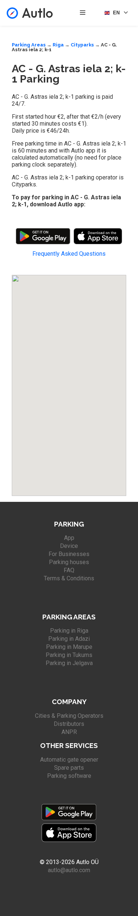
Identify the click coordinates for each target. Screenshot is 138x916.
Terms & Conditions (69, 578)
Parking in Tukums (69, 654)
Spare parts (69, 767)
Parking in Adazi (69, 638)
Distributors (69, 723)
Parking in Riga (69, 630)
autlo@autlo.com (69, 870)
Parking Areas (29, 45)
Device (69, 545)
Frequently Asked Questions (69, 253)
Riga (58, 45)
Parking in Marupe (69, 646)
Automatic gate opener (69, 759)
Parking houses (69, 562)
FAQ (69, 570)
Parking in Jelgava (69, 663)
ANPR (69, 731)
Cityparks (82, 45)
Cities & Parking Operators (69, 715)
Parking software (69, 775)
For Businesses (69, 553)
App (69, 537)
